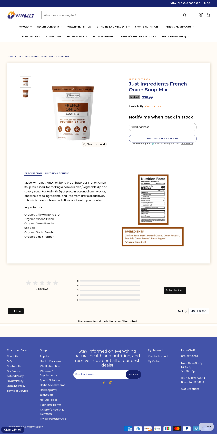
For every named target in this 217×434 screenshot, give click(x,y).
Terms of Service (17, 391)
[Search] (184, 15)
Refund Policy (15, 376)
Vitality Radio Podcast (185, 3)
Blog (207, 3)
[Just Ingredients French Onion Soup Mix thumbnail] (25, 81)
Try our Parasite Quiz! (176, 36)
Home (10, 57)
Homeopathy (30, 36)
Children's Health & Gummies (137, 36)
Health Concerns (48, 26)
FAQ (9, 361)
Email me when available (163, 138)
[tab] (33, 173)
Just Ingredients (139, 79)
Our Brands (14, 371)
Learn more (187, 143)
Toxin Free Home (103, 36)
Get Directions (190, 389)
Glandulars (53, 36)
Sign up (133, 374)
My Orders (154, 361)
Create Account (158, 356)
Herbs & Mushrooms (178, 26)
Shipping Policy (16, 386)
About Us (12, 356)
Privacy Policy (15, 381)
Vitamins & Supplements (112, 26)
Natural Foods (77, 36)
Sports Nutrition (146, 26)
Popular (24, 26)
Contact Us (14, 366)
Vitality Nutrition (79, 26)
